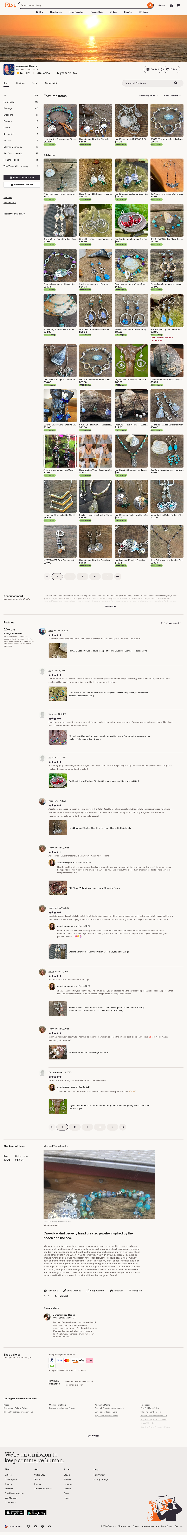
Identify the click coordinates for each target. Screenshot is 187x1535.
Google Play (36, 1512)
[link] (47, 576)
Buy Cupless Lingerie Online (62, 1408)
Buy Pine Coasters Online (106, 1415)
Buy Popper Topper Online (107, 1412)
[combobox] (82, 5)
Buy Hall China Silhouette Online (109, 1408)
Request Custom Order (23, 177)
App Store (14, 1512)
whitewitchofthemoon (151, 1412)
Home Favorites (76, 12)
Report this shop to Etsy (14, 214)
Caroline (52, 1072)
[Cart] (178, 5)
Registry (128, 12)
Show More (93, 1435)
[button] (153, 69)
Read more (110, 606)
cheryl (51, 848)
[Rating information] (18, 73)
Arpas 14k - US (147, 1423)
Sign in (162, 5)
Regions (178, 1526)
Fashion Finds (96, 12)
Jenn (51, 630)
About (35, 83)
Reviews (20, 83)
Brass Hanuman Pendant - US (154, 1415)
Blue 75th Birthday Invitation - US (18, 1412)
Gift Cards (143, 12)
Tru (50, 670)
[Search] (150, 5)
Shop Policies (52, 83)
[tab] (22, 95)
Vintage (113, 12)
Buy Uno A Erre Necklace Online (155, 1427)
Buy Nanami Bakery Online (16, 1408)
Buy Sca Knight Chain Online (154, 1419)
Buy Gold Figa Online (150, 1408)
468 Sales (8, 197)
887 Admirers (10, 202)
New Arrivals (56, 12)
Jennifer (61, 862)
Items (6, 83)
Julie (51, 801)
